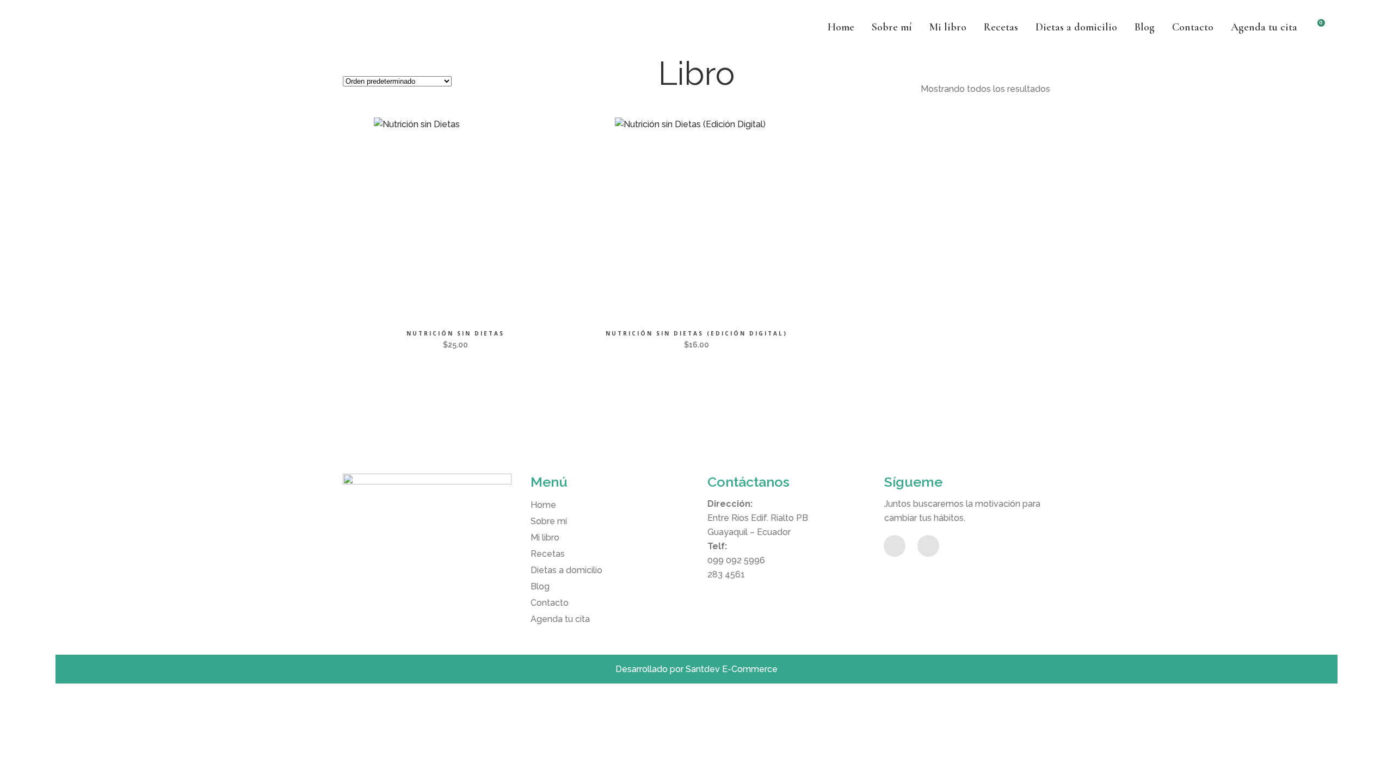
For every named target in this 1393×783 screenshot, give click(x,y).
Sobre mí (549, 521)
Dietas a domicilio (566, 570)
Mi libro (545, 537)
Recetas (548, 554)
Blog (540, 586)
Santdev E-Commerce (732, 669)
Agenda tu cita (560, 619)
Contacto (550, 603)
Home (543, 505)
